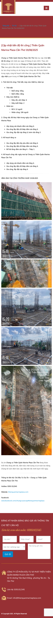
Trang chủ (6, 26)
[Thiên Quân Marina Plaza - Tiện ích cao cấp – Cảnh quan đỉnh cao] (8, 7)
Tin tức (14, 26)
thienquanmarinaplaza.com (18, 492)
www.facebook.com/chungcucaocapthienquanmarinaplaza (22, 500)
